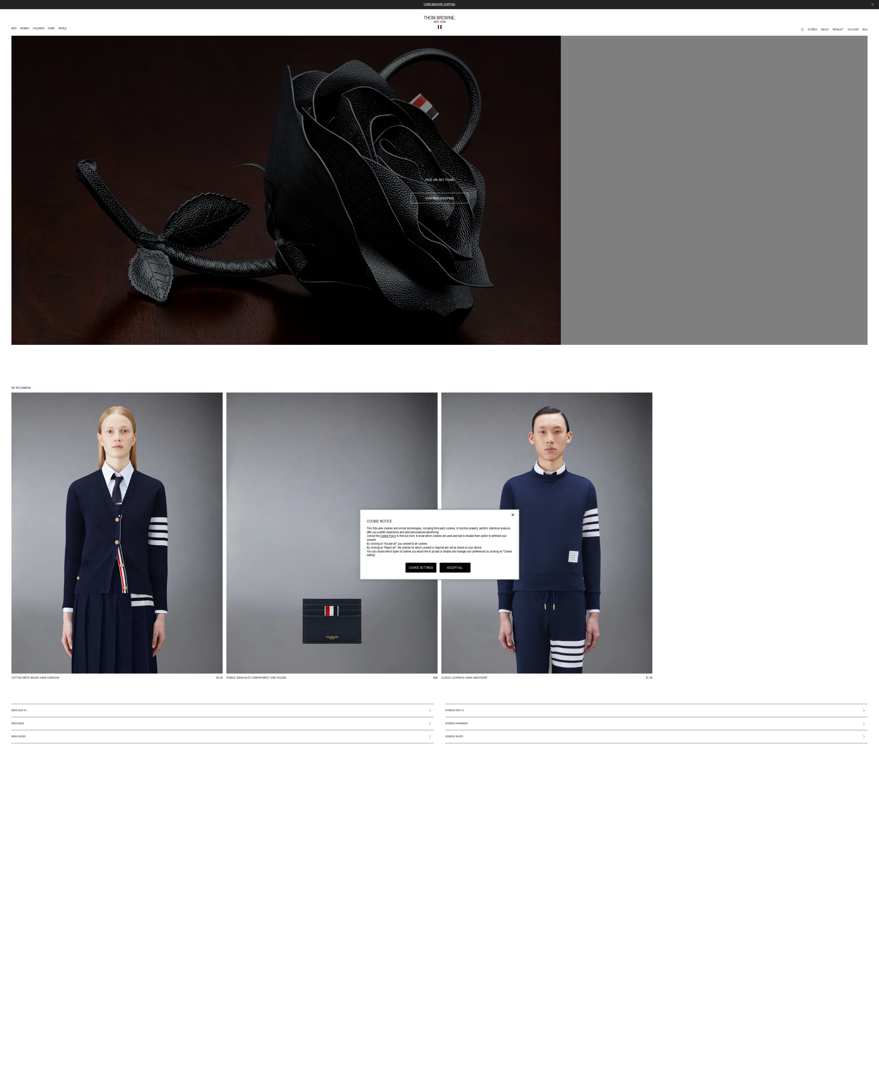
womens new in (454, 710)
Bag (865, 29)
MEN (14, 29)
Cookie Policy (388, 536)
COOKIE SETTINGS (421, 567)
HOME (52, 29)
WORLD (63, 29)
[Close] (513, 515)
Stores (812, 29)
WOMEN (25, 29)
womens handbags (456, 723)
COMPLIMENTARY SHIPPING (439, 4)
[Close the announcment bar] (872, 4)
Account (853, 29)
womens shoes (454, 736)
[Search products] (802, 29)
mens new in (18, 710)
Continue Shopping (440, 198)
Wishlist (838, 29)
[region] (439, 544)
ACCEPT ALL (455, 567)
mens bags (17, 723)
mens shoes (18, 736)
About (825, 29)
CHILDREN (38, 29)
